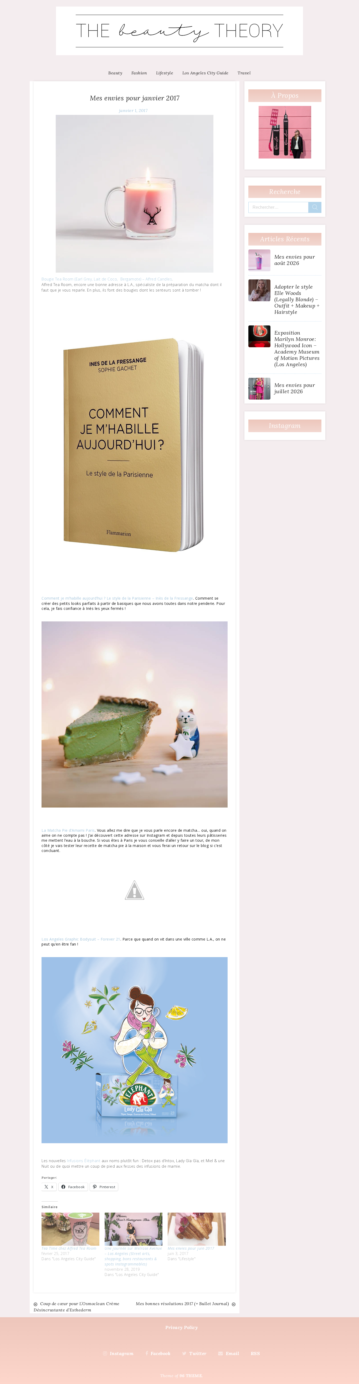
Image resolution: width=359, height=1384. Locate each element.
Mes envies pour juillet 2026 (294, 388)
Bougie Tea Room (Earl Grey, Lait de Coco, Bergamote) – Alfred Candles (107, 279)
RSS (255, 1353)
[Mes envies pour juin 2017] (196, 1229)
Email (232, 1353)
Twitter (198, 1353)
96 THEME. (191, 1375)
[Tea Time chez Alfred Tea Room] (70, 1229)
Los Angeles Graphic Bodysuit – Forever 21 (81, 939)
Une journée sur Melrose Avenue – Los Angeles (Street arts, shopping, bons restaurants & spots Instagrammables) (133, 1256)
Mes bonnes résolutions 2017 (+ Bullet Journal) (182, 1303)
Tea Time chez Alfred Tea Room (69, 1248)
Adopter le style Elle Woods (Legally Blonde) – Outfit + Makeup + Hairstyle (297, 299)
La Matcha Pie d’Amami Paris (68, 830)
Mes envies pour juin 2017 (191, 1248)
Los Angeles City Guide (205, 72)
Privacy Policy (181, 1327)
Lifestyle (164, 72)
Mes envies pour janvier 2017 (134, 98)
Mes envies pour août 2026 (294, 259)
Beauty (115, 72)
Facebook (160, 1353)
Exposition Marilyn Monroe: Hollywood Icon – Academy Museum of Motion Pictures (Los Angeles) (297, 348)
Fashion (139, 72)
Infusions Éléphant (83, 1160)
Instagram (122, 1353)
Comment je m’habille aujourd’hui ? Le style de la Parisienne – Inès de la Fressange (117, 598)
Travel (244, 72)
